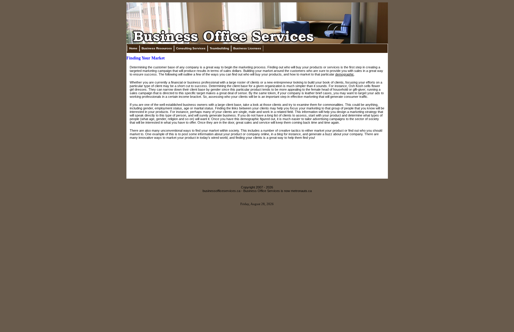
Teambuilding (219, 48)
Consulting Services (191, 48)
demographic (344, 74)
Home (133, 48)
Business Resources (157, 48)
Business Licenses (247, 48)
